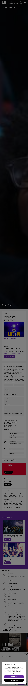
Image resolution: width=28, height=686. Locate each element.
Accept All (14, 676)
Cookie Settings (14, 680)
